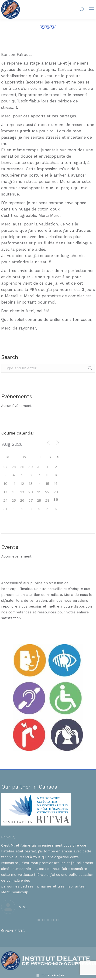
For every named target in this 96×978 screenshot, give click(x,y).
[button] (39, 920)
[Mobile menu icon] (91, 9)
